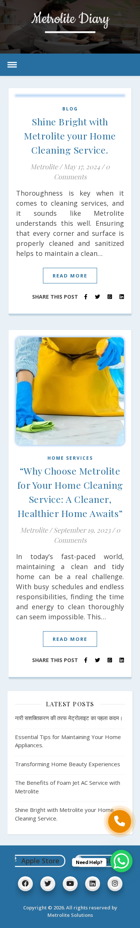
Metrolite (44, 166)
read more (70, 275)
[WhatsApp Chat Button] (121, 861)
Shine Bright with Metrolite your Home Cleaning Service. (70, 135)
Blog (70, 109)
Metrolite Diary (70, 19)
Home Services (70, 458)
